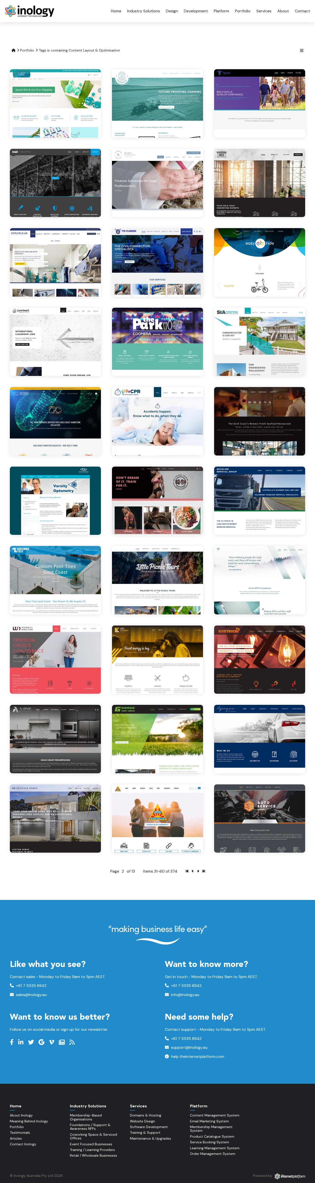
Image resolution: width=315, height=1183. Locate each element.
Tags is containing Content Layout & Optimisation (79, 50)
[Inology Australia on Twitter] (31, 1042)
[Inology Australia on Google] (42, 1042)
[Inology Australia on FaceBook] (12, 1042)
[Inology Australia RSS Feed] (72, 1042)
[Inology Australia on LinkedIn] (21, 1042)
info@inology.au (184, 994)
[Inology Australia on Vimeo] (52, 1042)
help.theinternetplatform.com (197, 1056)
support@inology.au (188, 1047)
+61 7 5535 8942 (31, 985)
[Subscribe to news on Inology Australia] (62, 1042)
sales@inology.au (31, 994)
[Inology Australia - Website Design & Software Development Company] (30, 11)
